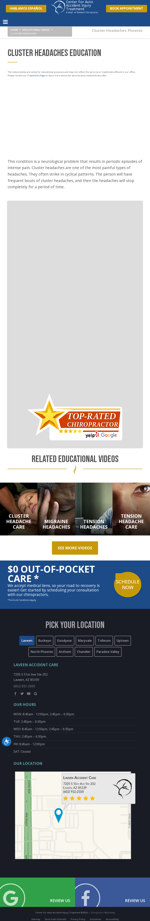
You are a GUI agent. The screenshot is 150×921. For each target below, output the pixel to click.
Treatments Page (36, 75)
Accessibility (112, 919)
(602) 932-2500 (24, 686)
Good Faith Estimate (55, 919)
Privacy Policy (78, 919)
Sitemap (35, 919)
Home (14, 30)
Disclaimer (95, 919)
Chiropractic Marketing (103, 912)
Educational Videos (36, 30)
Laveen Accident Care (35, 664)
